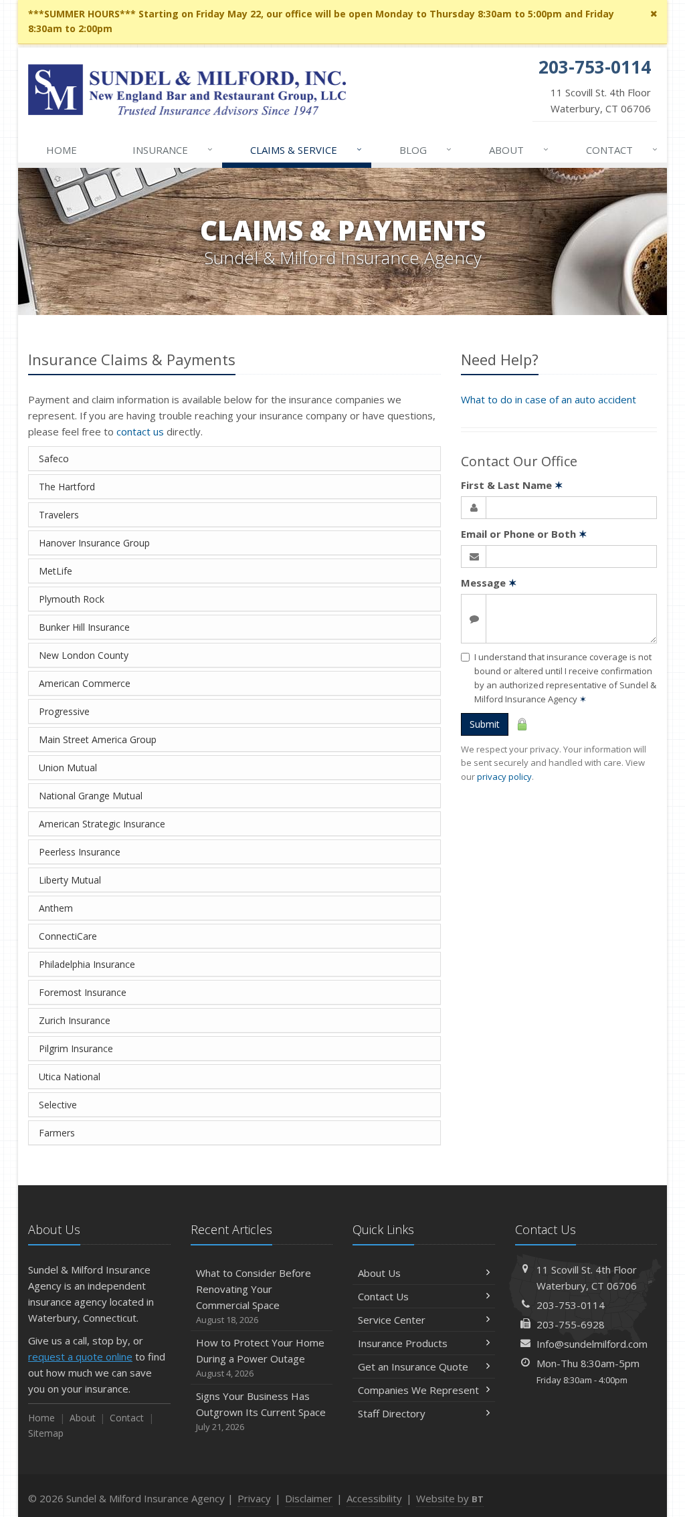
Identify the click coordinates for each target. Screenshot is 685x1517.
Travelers (59, 514)
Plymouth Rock (71, 599)
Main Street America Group (98, 739)
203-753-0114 (570, 1305)
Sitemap (46, 1433)
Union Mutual (68, 767)
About (519, 149)
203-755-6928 (570, 1324)
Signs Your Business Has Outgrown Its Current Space (261, 1411)
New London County (83, 655)
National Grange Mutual (90, 795)
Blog (425, 149)
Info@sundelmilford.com (592, 1343)
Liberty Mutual (70, 880)
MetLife (55, 571)
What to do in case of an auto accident (548, 399)
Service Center (391, 1319)
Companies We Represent (418, 1390)
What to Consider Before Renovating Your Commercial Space (253, 1296)
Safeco (54, 458)
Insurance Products (403, 1343)
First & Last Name (512, 485)
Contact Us (383, 1296)
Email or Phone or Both (524, 533)
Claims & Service (306, 149)
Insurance (172, 149)
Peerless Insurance (79, 851)
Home (61, 150)
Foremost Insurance (82, 992)
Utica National (69, 1076)
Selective (58, 1104)
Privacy (254, 1498)
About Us (379, 1273)
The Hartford (67, 486)
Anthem (56, 908)
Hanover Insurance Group (94, 542)
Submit (485, 724)
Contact (622, 149)
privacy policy (504, 777)
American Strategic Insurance (102, 823)
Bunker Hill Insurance (84, 627)
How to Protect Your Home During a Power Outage (260, 1357)
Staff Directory (391, 1413)
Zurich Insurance (74, 1020)
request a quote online (80, 1356)
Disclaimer (308, 1498)
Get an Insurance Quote (413, 1366)
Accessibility (374, 1498)
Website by (450, 1498)
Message (489, 582)
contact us (140, 431)
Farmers (57, 1132)
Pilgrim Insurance (76, 1048)
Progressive (64, 711)
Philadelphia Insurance (87, 964)
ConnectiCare (68, 936)
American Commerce (84, 683)
